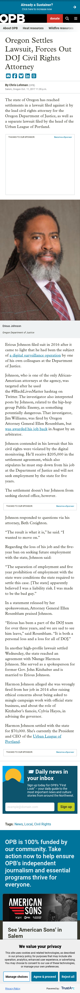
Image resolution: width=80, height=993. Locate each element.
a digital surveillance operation (35, 355)
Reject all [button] (68, 976)
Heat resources (33, 28)
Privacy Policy (12, 988)
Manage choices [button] (17, 976)
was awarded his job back (26, 429)
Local (28, 824)
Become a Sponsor (63, 137)
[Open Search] (67, 18)
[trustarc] (68, 988)
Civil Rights (42, 824)
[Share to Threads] (34, 76)
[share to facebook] (15, 76)
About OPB (10, 28)
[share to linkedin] (27, 76)
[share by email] (8, 76)
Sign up (66, 807)
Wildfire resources (61, 28)
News (19, 824)
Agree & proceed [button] (44, 976)
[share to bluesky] (21, 76)
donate (55, 18)
